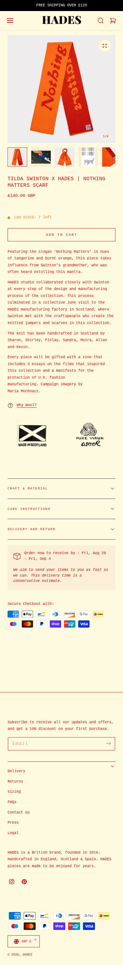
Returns (15, 781)
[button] (10, 20)
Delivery (16, 771)
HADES (27, 954)
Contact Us (19, 812)
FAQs (12, 802)
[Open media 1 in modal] (104, 45)
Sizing (14, 792)
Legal (13, 833)
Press (13, 822)
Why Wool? (27, 405)
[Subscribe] (108, 743)
